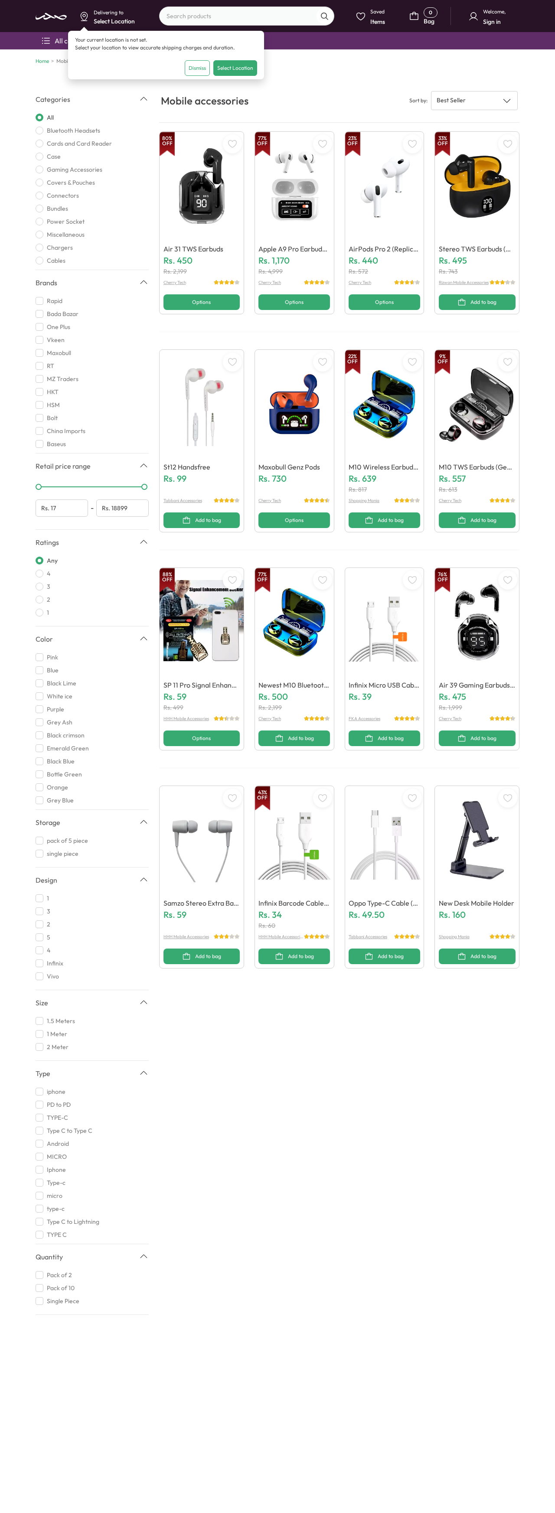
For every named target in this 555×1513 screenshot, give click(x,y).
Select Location (235, 68)
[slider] (39, 487)
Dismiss (197, 68)
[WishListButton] (232, 143)
